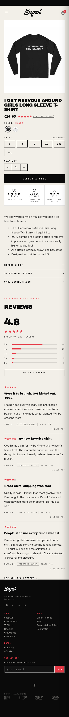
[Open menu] (6, 12)
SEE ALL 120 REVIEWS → (21, 578)
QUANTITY (10, 161)
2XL (59, 143)
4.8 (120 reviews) (43, 116)
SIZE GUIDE (58, 138)
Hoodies (8, 629)
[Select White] (15, 129)
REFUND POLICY (7, 698)
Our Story (9, 647)
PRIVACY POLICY (55, 698)
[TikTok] (12, 605)
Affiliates (9, 651)
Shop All (8, 617)
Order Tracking (44, 617)
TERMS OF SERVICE (39, 698)
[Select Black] (7, 129)
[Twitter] (24, 605)
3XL (9, 152)
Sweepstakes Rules (47, 625)
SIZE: (8, 137)
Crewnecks (10, 632)
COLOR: (13, 123)
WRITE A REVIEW (34, 372)
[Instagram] (6, 605)
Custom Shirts (11, 621)
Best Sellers (10, 636)
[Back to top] (34, 685)
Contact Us (42, 629)
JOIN (59, 669)
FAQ (39, 621)
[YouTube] (18, 605)
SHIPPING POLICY (23, 698)
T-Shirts (8, 625)
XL (46, 143)
